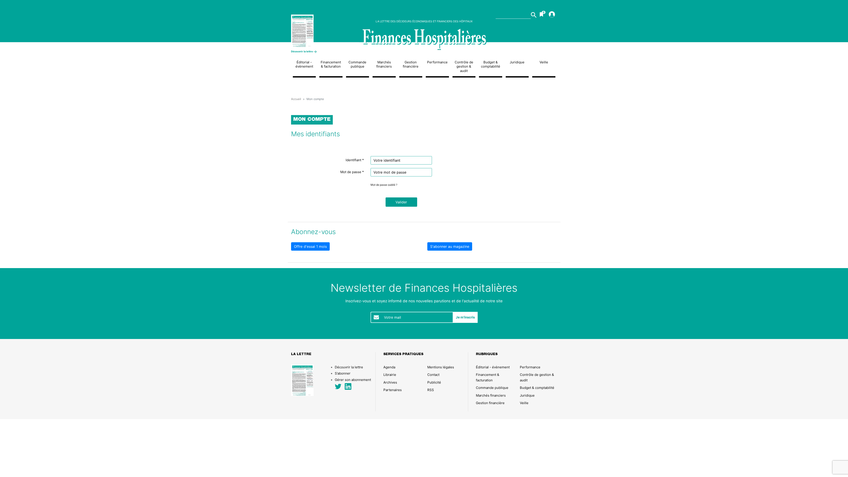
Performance (437, 62)
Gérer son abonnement (353, 380)
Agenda (389, 367)
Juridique (517, 62)
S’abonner (342, 373)
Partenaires (392, 390)
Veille (543, 62)
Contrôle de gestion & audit (464, 66)
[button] (401, 202)
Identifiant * (355, 160)
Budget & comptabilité (490, 64)
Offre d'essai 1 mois (310, 246)
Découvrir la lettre (302, 51)
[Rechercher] (533, 15)
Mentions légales (440, 367)
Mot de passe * (352, 172)
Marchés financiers (384, 64)
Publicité (434, 382)
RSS (430, 390)
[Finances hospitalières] (424, 40)
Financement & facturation (331, 64)
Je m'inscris (465, 317)
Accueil (296, 99)
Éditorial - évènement (304, 64)
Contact (433, 375)
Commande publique (357, 64)
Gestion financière (410, 64)
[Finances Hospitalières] (322, 31)
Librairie (389, 375)
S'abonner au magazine (449, 246)
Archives (390, 382)
